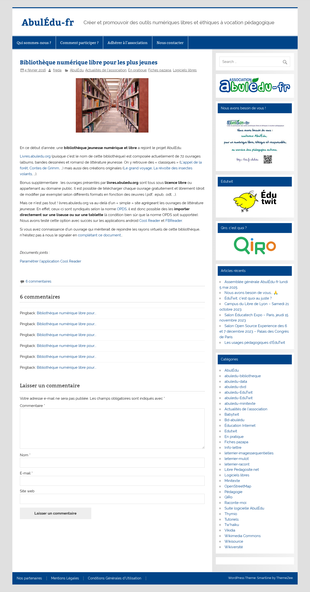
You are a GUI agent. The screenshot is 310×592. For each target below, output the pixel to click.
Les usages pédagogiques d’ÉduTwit (255, 342)
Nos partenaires (29, 578)
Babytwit (232, 414)
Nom (25, 455)
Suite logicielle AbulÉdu (244, 508)
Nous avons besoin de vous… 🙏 (251, 293)
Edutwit (231, 431)
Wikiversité (234, 547)
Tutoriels (232, 519)
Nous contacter (170, 42)
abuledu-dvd (235, 387)
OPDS (122, 209)
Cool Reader (149, 220)
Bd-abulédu (234, 420)
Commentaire (32, 406)
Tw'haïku (232, 525)
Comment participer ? (79, 42)
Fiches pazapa (159, 70)
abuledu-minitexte (240, 403)
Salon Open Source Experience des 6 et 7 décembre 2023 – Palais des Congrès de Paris (254, 331)
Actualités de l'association (105, 70)
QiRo (228, 497)
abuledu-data (236, 381)
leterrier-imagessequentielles (249, 453)
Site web (27, 491)
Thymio (231, 514)
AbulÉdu (77, 70)
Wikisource (234, 541)
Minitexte (232, 481)
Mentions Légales (65, 578)
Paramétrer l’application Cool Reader (50, 261)
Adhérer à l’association (127, 42)
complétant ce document (99, 235)
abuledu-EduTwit (239, 392)
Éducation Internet (240, 425)
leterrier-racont (237, 464)
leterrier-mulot (237, 459)
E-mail (26, 473)
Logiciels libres (185, 70)
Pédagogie (233, 492)
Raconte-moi (235, 503)
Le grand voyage (138, 168)
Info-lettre (233, 447)
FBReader (173, 220)
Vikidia (230, 530)
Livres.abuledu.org (36, 156)
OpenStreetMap (238, 486)
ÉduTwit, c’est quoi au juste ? (248, 298)
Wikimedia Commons (243, 536)
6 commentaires (38, 281)
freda (57, 70)
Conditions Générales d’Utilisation (114, 578)
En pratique (137, 70)
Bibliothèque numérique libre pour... (66, 313)
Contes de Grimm (44, 168)
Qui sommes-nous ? (34, 42)
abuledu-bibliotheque (243, 376)
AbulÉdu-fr (48, 22)
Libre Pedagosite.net (242, 469)
